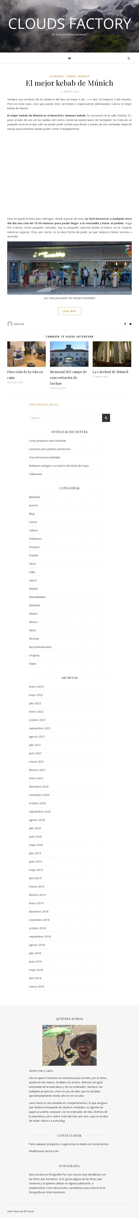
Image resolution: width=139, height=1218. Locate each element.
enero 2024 (36, 686)
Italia (32, 572)
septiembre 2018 (40, 936)
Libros (33, 580)
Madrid (33, 588)
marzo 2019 (36, 886)
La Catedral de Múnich (111, 372)
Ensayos (34, 547)
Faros (32, 563)
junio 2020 (35, 836)
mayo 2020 (36, 845)
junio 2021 (35, 753)
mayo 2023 (36, 695)
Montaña (34, 605)
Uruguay (34, 655)
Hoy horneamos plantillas (44, 457)
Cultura (33, 530)
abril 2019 (35, 878)
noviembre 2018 (39, 920)
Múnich (83, 76)
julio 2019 (35, 853)
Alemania (57, 76)
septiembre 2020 (40, 811)
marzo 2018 (36, 986)
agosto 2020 (37, 820)
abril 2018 (35, 978)
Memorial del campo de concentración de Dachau (68, 378)
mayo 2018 (36, 970)
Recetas (34, 638)
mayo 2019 (36, 870)
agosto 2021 (37, 736)
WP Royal (29, 1211)
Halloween (35, 474)
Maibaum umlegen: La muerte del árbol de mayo (59, 465)
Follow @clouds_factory (43, 404)
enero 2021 (36, 778)
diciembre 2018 (39, 911)
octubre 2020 (37, 803)
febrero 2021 (37, 770)
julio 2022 (35, 703)
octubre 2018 (37, 928)
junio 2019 (35, 861)
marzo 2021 (36, 761)
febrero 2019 (37, 895)
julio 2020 (35, 828)
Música (33, 622)
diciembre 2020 (39, 786)
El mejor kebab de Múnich (69, 82)
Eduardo (19, 324)
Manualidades (37, 597)
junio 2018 (35, 961)
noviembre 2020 (39, 795)
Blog (32, 513)
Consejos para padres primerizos (50, 449)
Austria (33, 505)
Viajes (32, 663)
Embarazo (35, 538)
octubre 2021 (37, 720)
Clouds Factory (69, 23)
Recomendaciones (40, 647)
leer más (70, 311)
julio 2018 (35, 953)
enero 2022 (36, 711)
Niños (32, 630)
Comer (71, 76)
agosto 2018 (37, 945)
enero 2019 (36, 903)
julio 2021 (35, 745)
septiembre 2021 (40, 728)
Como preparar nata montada (47, 440)
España (33, 555)
